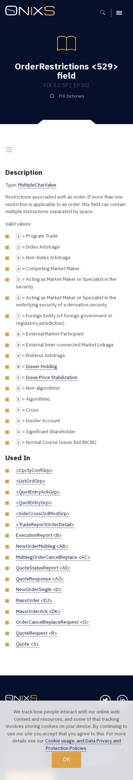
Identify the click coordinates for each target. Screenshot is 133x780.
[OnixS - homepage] (32, 11)
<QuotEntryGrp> (34, 502)
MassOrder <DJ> (34, 600)
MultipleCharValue (37, 185)
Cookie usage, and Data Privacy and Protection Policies (83, 744)
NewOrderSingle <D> (39, 589)
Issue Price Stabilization (51, 377)
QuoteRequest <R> (36, 633)
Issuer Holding (41, 366)
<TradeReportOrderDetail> (45, 524)
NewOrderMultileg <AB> (42, 546)
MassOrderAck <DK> (38, 611)
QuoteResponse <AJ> (39, 578)
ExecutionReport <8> (39, 535)
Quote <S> (27, 644)
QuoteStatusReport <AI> (43, 567)
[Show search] (105, 13)
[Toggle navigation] (9, 150)
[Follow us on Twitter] (105, 700)
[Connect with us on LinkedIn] (122, 700)
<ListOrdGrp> (30, 481)
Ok (66, 759)
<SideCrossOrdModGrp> (43, 513)
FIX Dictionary (71, 96)
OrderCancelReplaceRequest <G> (52, 622)
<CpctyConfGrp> (34, 470)
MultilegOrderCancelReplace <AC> (53, 557)
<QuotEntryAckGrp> (38, 492)
